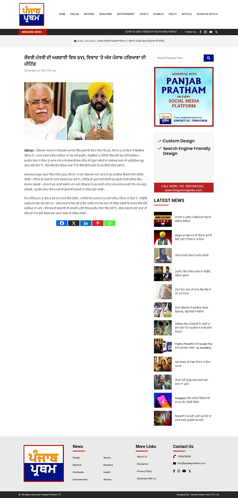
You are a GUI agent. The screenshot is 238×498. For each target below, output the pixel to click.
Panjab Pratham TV (51, 494)
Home (62, 14)
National (89, 14)
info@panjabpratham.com (191, 463)
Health (173, 14)
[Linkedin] (85, 223)
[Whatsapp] (109, 223)
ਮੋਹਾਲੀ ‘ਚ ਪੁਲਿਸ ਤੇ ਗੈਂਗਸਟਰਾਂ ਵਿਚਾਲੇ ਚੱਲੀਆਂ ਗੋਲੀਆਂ (144, 31)
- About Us (141, 456)
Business (158, 14)
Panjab (74, 14)
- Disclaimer (142, 463)
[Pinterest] (97, 223)
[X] (73, 223)
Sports (144, 14)
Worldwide (105, 14)
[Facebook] (62, 223)
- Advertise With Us (146, 478)
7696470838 (184, 456)
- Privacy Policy (144, 471)
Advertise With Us (207, 14)
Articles (187, 14)
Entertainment (126, 14)
